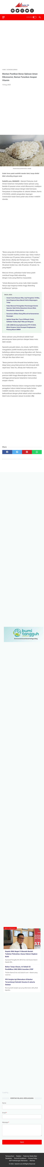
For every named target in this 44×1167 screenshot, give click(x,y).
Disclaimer (8, 1158)
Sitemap (32, 1160)
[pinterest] (27, 452)
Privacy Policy (32, 1158)
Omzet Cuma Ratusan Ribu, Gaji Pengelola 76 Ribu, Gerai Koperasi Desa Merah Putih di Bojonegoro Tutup (23, 300)
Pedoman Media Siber (30, 1156)
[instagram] (22, 10)
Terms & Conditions (20, 1158)
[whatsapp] (31, 10)
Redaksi (18, 1156)
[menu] (3, 17)
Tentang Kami (9, 1156)
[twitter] (17, 10)
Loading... (5, 1092)
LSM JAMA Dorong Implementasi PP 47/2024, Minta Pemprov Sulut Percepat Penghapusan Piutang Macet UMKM (21, 327)
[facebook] (12, 10)
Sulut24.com (19, 1164)
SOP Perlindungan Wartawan (18, 1160)
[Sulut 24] (22, 4)
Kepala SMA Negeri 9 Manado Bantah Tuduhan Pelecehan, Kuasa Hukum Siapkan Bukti (21, 953)
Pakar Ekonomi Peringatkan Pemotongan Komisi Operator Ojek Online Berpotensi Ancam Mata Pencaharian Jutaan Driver (22, 308)
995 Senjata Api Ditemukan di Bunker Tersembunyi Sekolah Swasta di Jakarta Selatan (20, 981)
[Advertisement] (22, 44)
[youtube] (27, 10)
